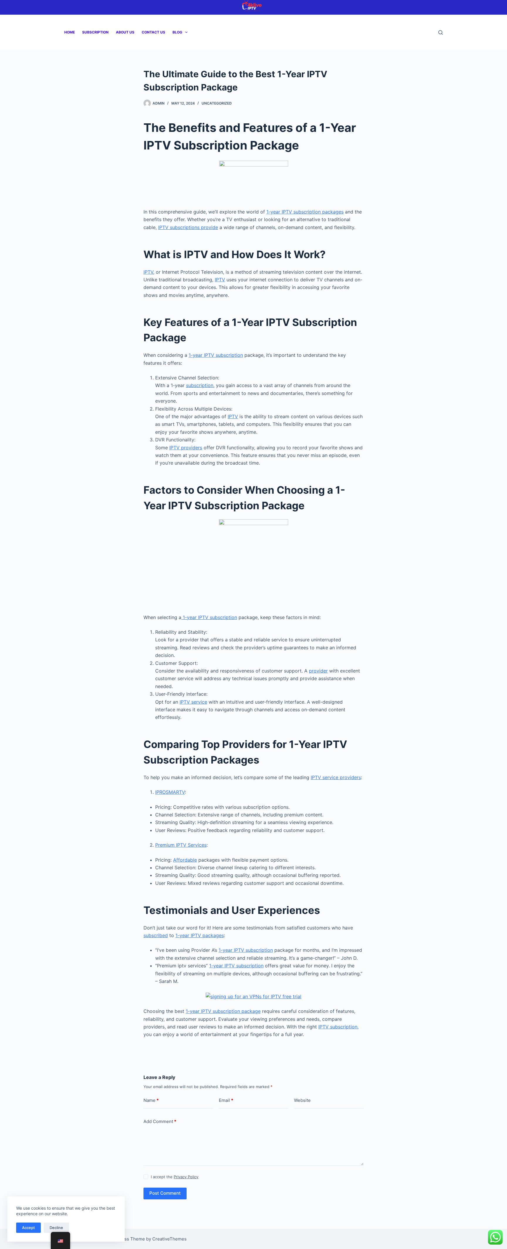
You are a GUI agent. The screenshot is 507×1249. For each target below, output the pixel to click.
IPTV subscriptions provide (188, 227)
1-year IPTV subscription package (223, 1011)
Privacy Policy (186, 1176)
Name (151, 1100)
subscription (199, 385)
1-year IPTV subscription (216, 355)
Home (69, 32)
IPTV (148, 272)
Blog (177, 32)
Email (226, 1100)
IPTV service (193, 702)
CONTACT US (153, 32)
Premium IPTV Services (181, 845)
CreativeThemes (169, 1239)
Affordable (185, 860)
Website (302, 1100)
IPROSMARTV (170, 792)
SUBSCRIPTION (95, 32)
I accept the (174, 1176)
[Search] (440, 32)
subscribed (155, 935)
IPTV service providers (336, 777)
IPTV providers (185, 447)
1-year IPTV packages (199, 935)
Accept (28, 1227)
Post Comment (165, 1193)
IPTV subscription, (338, 1027)
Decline (56, 1227)
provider (318, 671)
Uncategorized (217, 103)
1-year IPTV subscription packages (305, 212)
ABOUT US (125, 32)
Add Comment (159, 1121)
